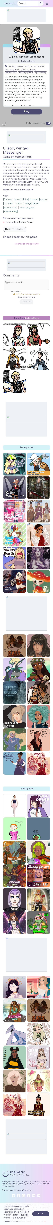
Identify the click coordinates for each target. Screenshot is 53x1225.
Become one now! (27, 297)
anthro (18, 69)
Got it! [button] (41, 1214)
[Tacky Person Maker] (14, 828)
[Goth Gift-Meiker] (14, 899)
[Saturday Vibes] (38, 852)
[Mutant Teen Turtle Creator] (38, 922)
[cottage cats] (38, 1010)
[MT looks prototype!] (38, 828)
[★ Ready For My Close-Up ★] (38, 875)
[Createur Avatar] (14, 987)
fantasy (12, 66)
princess (9, 69)
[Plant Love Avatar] (14, 1081)
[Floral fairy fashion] (38, 1081)
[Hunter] (14, 669)
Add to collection (15, 229)
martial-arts (11, 73)
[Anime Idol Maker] (14, 922)
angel (20, 66)
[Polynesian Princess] (38, 669)
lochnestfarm (28, 61)
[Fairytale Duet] (14, 852)
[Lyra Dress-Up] (38, 805)
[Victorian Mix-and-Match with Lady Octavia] (38, 358)
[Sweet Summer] (14, 1010)
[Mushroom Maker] (38, 581)
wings (25, 69)
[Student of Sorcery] (14, 1104)
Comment (26, 302)
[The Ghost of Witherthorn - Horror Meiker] (14, 692)
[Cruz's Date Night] (38, 739)
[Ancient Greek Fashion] (38, 534)
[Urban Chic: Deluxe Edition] (38, 716)
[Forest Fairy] (14, 875)
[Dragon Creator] (14, 1034)
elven (32, 69)
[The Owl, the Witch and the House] (38, 464)
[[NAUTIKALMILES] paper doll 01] (14, 716)
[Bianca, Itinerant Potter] (38, 334)
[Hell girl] (14, 464)
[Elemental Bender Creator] (38, 1104)
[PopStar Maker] (14, 487)
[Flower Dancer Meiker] (38, 692)
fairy (27, 66)
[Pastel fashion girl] (38, 1057)
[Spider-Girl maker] (14, 581)
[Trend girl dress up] (14, 1057)
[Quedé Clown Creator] (14, 534)
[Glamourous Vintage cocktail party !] (38, 987)
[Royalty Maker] (38, 558)
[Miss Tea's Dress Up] (14, 558)
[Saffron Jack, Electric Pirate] (14, 358)
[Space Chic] (14, 739)
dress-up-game (25, 73)
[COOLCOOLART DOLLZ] (38, 1034)
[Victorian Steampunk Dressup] (38, 511)
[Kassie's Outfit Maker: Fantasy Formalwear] (14, 763)
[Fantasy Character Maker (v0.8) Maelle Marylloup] (38, 899)
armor (33, 66)
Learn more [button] (17, 1221)
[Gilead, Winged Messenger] (14, 381)
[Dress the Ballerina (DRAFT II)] (14, 805)
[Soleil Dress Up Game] (38, 645)
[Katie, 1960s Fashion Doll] (14, 334)
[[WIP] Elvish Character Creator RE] (38, 487)
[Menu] (46, 3)
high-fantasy (40, 73)
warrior (41, 66)
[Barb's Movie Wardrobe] (14, 511)
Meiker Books (26, 222)
